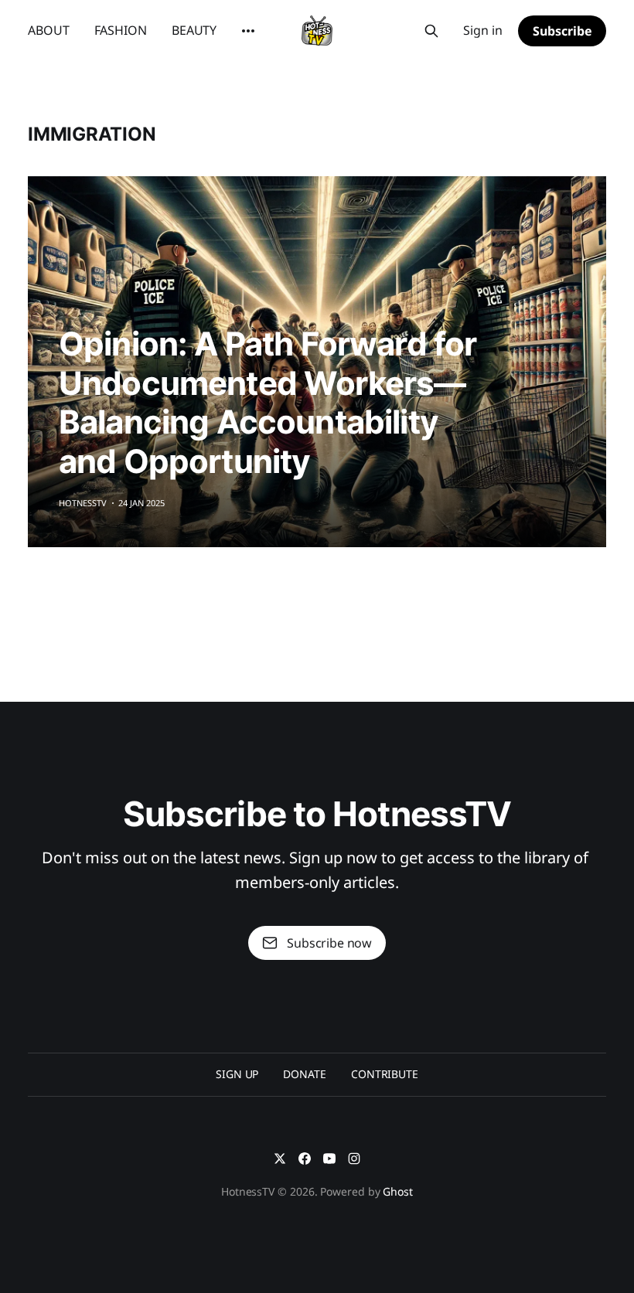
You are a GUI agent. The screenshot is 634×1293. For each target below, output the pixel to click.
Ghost (398, 1191)
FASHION (120, 30)
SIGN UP (237, 1074)
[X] (280, 1158)
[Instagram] (354, 1158)
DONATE (304, 1074)
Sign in (483, 30)
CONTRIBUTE (384, 1074)
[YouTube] (329, 1158)
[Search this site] (431, 31)
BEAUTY (194, 30)
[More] (248, 31)
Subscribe (562, 30)
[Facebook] (304, 1158)
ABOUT (49, 30)
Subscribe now (329, 942)
